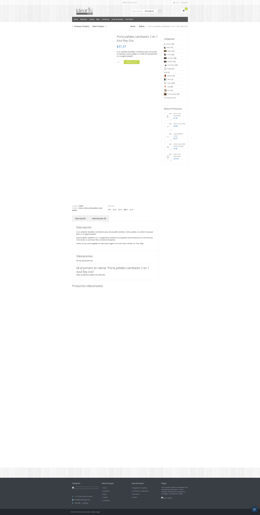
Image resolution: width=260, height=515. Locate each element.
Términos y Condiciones (140, 491)
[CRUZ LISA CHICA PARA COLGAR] (168, 147)
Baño (168, 47)
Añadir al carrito (131, 62)
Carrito (135, 497)
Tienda (91, 19)
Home (76, 19)
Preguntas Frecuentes (140, 488)
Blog (98, 19)
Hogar (169, 69)
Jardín (166, 72)
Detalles (170, 61)
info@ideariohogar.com (82, 500)
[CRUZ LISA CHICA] (168, 126)
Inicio (104, 488)
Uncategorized (168, 98)
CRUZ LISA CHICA (179, 124)
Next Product (99, 26)
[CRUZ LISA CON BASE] (168, 116)
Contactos (105, 19)
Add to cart (97, 329)
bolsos (81, 208)
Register (185, 2)
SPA (168, 90)
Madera (169, 76)
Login (177, 2)
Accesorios (167, 44)
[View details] (91, 318)
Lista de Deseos (117, 19)
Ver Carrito (129, 19)
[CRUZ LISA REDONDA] (168, 157)
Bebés (142, 26)
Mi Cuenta (136, 494)
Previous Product (81, 26)
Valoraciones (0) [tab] (99, 218)
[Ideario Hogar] (85, 11)
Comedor (170, 58)
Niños (169, 79)
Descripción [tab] (80, 218)
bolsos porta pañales (91, 208)
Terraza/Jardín (172, 94)
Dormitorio (171, 65)
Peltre (169, 83)
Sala (168, 87)
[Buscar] (160, 11)
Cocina (169, 54)
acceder (83, 275)
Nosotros (83, 19)
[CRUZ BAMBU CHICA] (168, 137)
